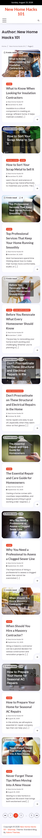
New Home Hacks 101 (21, 11)
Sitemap (12, 829)
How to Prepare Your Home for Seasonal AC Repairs (20, 706)
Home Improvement (22, 310)
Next (36, 815)
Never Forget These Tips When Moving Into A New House (19, 780)
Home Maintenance (15, 391)
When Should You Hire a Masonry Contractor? (18, 630)
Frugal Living (12, 160)
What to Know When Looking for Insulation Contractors (21, 93)
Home (9, 84)
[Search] (38, 20)
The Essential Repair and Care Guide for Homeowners (20, 477)
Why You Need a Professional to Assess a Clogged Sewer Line (21, 554)
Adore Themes (13, 832)
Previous (5, 815)
